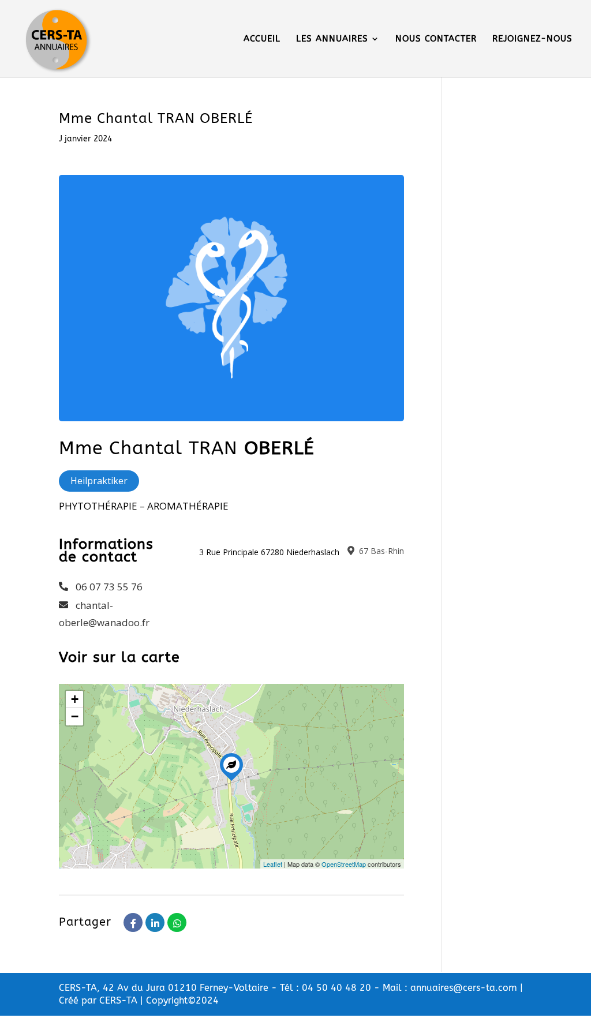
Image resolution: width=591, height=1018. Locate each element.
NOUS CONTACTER (436, 39)
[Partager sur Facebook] (133, 922)
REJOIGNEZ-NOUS (532, 39)
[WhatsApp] (176, 922)
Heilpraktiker (99, 480)
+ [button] (74, 699)
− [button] (74, 716)
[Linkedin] (154, 922)
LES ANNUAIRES (332, 39)
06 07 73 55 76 (109, 586)
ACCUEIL (262, 39)
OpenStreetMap (343, 864)
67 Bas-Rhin (380, 550)
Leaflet (272, 864)
